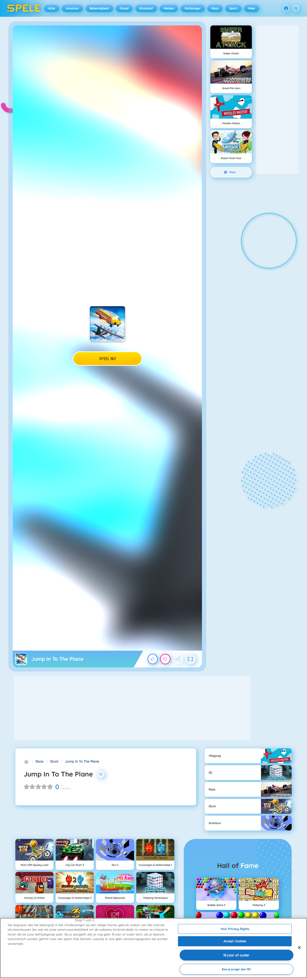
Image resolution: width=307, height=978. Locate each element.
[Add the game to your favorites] (101, 774)
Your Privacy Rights (234, 929)
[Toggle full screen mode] (190, 659)
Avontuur (72, 8)
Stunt (54, 761)
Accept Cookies (235, 941)
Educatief (146, 8)
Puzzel (124, 8)
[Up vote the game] (153, 659)
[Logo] (24, 8)
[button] (286, 8)
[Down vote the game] (165, 659)
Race (215, 8)
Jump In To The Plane (82, 761)
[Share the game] (178, 659)
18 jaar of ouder (236, 955)
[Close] (299, 947)
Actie (51, 8)
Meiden (169, 8)
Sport (233, 8)
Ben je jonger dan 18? (236, 969)
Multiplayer (193, 8)
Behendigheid (99, 8)
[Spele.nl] (26, 761)
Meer (251, 8)
